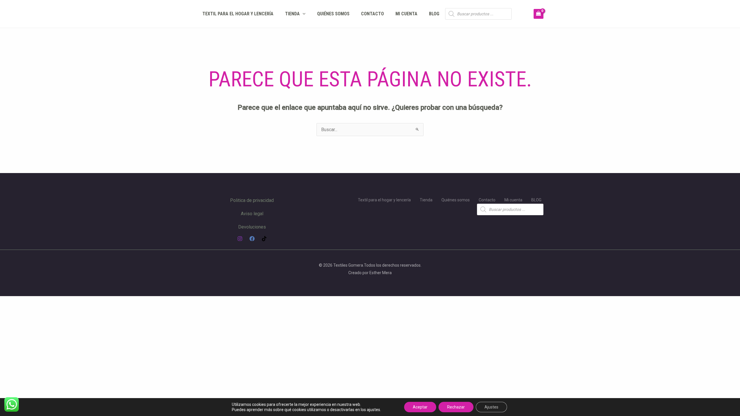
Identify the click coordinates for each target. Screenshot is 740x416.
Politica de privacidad (252, 200)
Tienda (292, 13)
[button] (303, 14)
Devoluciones (252, 227)
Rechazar (456, 407)
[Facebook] (252, 238)
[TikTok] (264, 238)
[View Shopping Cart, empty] (538, 14)
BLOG (434, 13)
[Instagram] (240, 238)
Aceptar (420, 407)
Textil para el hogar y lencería (237, 13)
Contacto (372, 13)
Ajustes (491, 407)
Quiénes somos (333, 13)
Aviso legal (252, 213)
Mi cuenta (406, 13)
